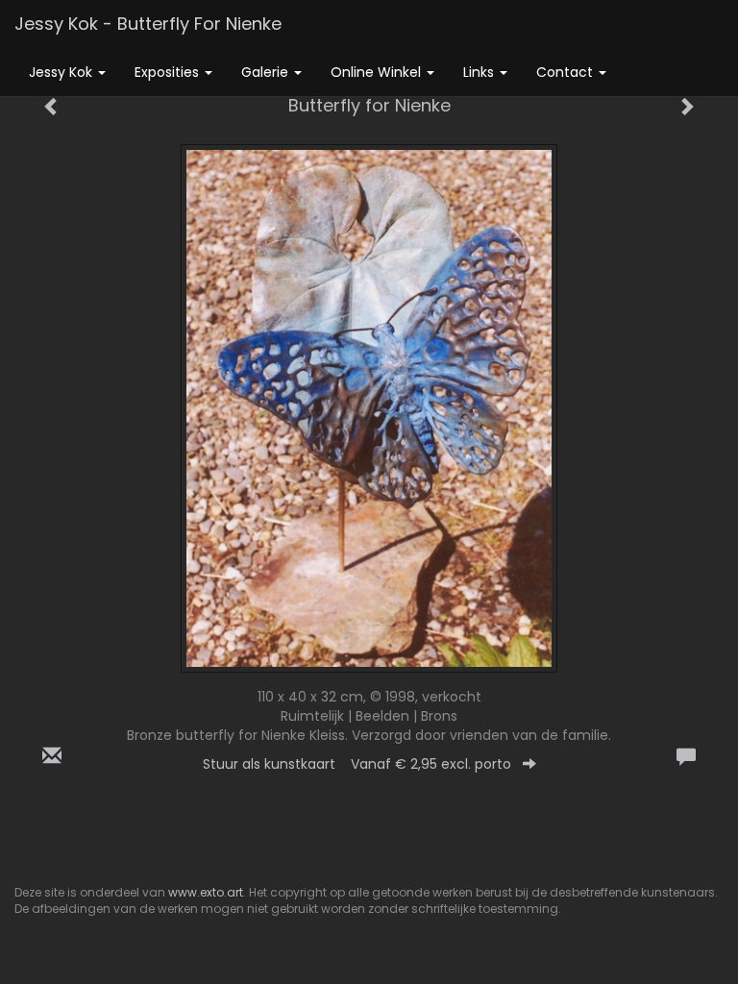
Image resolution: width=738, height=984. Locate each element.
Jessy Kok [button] (62, 72)
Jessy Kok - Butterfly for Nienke (148, 24)
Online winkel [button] (378, 72)
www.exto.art (205, 892)
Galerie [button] (266, 72)
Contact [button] (566, 72)
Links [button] (480, 72)
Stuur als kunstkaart (357, 764)
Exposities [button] (169, 72)
